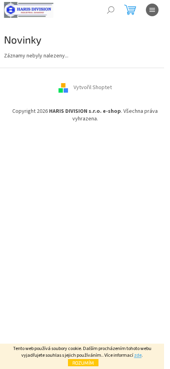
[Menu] (152, 10)
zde (138, 355)
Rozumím (83, 362)
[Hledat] (111, 10)
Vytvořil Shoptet (93, 87)
